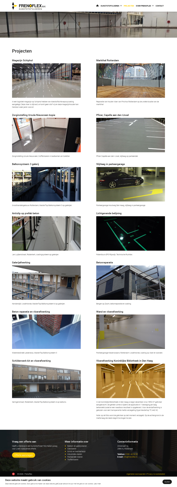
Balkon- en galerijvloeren (77, 446)
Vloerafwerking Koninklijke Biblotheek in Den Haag (124, 360)
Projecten (129, 6)
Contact (160, 6)
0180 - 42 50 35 (131, 454)
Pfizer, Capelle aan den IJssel (112, 115)
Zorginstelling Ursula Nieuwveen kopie (33, 115)
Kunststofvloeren (110, 6)
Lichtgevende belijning (109, 213)
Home (97, 5)
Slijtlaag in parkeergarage (110, 164)
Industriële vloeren (74, 454)
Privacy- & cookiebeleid (156, 474)
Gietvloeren (71, 448)
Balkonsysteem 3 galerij (25, 164)
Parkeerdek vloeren (75, 457)
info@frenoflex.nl (130, 457)
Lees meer (97, 484)
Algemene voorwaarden (136, 474)
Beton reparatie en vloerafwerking (31, 311)
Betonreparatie (104, 262)
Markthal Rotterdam (107, 60)
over (85, 441)
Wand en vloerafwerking (109, 311)
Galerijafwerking (21, 262)
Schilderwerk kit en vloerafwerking (31, 360)
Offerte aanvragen (23, 455)
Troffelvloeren (72, 459)
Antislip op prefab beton (25, 213)
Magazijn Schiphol (22, 60)
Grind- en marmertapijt (76, 451)
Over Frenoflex (143, 6)
